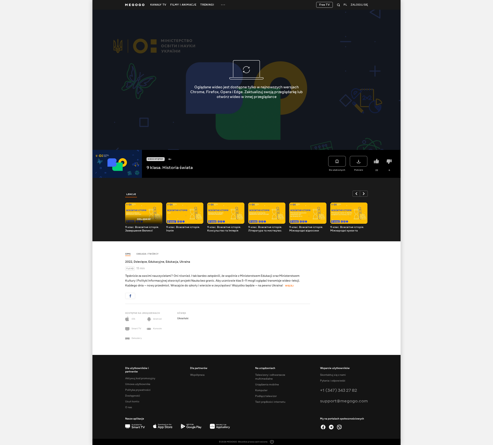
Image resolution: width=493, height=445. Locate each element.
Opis (128, 253)
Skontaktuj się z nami (333, 375)
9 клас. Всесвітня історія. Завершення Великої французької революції (142, 228)
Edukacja (172, 262)
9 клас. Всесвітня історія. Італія (183, 228)
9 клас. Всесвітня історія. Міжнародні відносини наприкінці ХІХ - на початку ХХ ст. (307, 228)
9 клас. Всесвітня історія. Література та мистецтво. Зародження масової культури (265, 228)
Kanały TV (158, 5)
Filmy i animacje (183, 5)
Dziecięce (140, 262)
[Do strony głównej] (134, 5)
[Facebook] (323, 427)
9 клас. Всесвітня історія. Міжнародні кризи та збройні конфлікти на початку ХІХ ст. (347, 228)
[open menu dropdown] (223, 5)
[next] (364, 194)
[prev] (356, 194)
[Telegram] (331, 427)
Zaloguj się (359, 5)
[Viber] (339, 427)
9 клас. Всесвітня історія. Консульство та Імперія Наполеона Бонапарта (224, 228)
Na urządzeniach (265, 368)
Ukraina (184, 262)
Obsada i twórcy (147, 253)
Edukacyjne (156, 262)
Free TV (324, 5)
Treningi (207, 5)
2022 (128, 262)
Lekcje (131, 194)
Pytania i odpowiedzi (332, 381)
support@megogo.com (344, 401)
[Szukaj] (338, 5)
